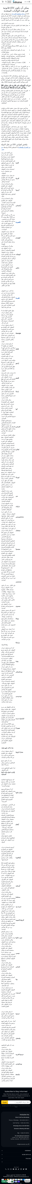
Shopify (11, 1176)
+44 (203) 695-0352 (24, 1137)
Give (9, 1)
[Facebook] (26, 1169)
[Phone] (6, 1169)
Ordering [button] (28, 1150)
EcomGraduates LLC (24, 1176)
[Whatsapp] (11, 1169)
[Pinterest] (16, 1169)
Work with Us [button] (26, 1154)
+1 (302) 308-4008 (24, 1120)
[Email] (8, 1169)
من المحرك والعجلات (24, 147)
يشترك (4, 1102)
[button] (27, 1)
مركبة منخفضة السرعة (18, 14)
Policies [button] (28, 1158)
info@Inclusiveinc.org (22, 1144)
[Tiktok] (18, 1169)
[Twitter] (23, 1169)
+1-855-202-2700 (24, 1123)
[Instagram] (21, 1169)
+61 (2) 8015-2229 (24, 1139)
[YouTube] (13, 1169)
